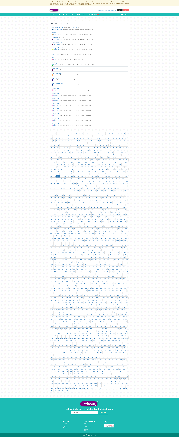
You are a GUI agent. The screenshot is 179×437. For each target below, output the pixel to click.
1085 (51, 245)
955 (112, 228)
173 (101, 147)
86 (54, 140)
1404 (102, 281)
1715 (124, 316)
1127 (55, 250)
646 (65, 197)
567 (104, 188)
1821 (55, 331)
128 (109, 143)
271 (119, 157)
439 (65, 176)
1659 (63, 312)
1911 (94, 340)
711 (61, 204)
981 (123, 231)
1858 (121, 333)
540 (91, 185)
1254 (67, 264)
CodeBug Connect (93, 14)
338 (113, 164)
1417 (73, 283)
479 (123, 178)
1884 (67, 338)
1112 (77, 247)
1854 (106, 333)
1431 (127, 283)
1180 (95, 254)
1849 (87, 333)
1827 (79, 331)
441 (72, 176)
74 (97, 138)
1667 (95, 312)
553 (57, 188)
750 (111, 207)
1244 (105, 262)
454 (116, 176)
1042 (118, 238)
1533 (51, 297)
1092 (79, 245)
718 (84, 204)
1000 (110, 233)
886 (110, 221)
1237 (78, 262)
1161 (103, 252)
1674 (122, 312)
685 (125, 200)
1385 (105, 278)
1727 (89, 319)
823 (124, 214)
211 (72, 152)
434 (125, 173)
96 (82, 140)
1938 (120, 343)
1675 (126, 312)
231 (61, 154)
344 (55, 166)
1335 (67, 273)
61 (59, 138)
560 (81, 188)
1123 (117, 247)
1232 (59, 262)
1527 (107, 295)
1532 (126, 295)
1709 (102, 316)
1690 (107, 314)
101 (98, 140)
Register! (126, 10)
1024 (125, 235)
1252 (59, 264)
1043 (122, 238)
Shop (84, 14)
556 (67, 188)
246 (113, 154)
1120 (106, 247)
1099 (107, 245)
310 (96, 162)
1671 (111, 312)
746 (98, 207)
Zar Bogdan (55, 63)
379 (95, 169)
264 (95, 157)
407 (113, 171)
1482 (89, 290)
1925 (71, 343)
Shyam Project (69, 37)
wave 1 (54, 53)
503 (127, 181)
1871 (95, 335)
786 (75, 212)
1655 (125, 309)
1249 (124, 262)
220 (102, 152)
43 (88, 135)
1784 (67, 326)
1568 (104, 300)
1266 (113, 264)
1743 (70, 321)
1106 (55, 247)
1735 (119, 319)
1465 (101, 288)
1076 (94, 243)
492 (89, 181)
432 (118, 173)
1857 (117, 333)
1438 (74, 285)
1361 (89, 276)
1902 (59, 340)
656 (100, 197)
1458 (74, 288)
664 (51, 200)
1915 (109, 340)
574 (51, 190)
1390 (124, 278)
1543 (89, 297)
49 (105, 135)
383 (109, 169)
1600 (67, 304)
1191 (59, 257)
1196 (77, 257)
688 (59, 202)
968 (79, 231)
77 (105, 138)
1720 (62, 319)
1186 (118, 254)
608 (90, 193)
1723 (74, 319)
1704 (83, 316)
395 (72, 171)
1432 (51, 285)
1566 (97, 300)
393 (65, 171)
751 (114, 207)
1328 (119, 271)
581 (74, 190)
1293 (63, 269)
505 (55, 183)
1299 (86, 269)
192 (84, 150)
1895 (111, 338)
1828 (83, 331)
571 (118, 188)
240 (92, 154)
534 (71, 185)
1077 (98, 243)
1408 (117, 281)
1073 (83, 243)
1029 (67, 238)
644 (58, 197)
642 (51, 197)
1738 (51, 321)
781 (58, 212)
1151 (66, 252)
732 (51, 207)
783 (65, 212)
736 (65, 207)
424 (91, 173)
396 (75, 171)
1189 (51, 257)
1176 (81, 254)
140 (71, 145)
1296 (74, 269)
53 (116, 135)
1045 (51, 240)
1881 (56, 338)
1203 (104, 257)
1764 (71, 323)
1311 (55, 271)
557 (71, 188)
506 (58, 183)
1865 (71, 335)
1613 (118, 304)
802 (51, 214)
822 (120, 214)
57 (127, 135)
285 (89, 159)
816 (100, 214)
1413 (59, 283)
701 (104, 202)
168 (84, 147)
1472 (51, 290)
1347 (113, 273)
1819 (125, 328)
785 (71, 212)
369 (62, 169)
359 (105, 166)
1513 (55, 295)
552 (54, 188)
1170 (59, 254)
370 (65, 169)
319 (126, 162)
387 (123, 169)
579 (67, 190)
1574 (127, 300)
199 (107, 150)
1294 (67, 269)
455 (119, 176)
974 (99, 231)
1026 (55, 238)
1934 (105, 343)
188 (71, 150)
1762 (63, 323)
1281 (93, 266)
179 (120, 147)
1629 (102, 307)
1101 (114, 245)
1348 (117, 273)
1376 (70, 278)
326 (72, 164)
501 (120, 181)
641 (124, 195)
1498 (74, 293)
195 (94, 150)
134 (51, 145)
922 (78, 226)
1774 (108, 323)
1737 (126, 319)
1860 (51, 335)
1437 (71, 285)
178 (117, 147)
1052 (79, 240)
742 (84, 207)
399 (85, 171)
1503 (94, 293)
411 (127, 171)
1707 (94, 316)
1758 (126, 321)
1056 (94, 240)
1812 (99, 328)
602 (68, 193)
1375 (66, 278)
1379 (81, 278)
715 (74, 204)
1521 (84, 295)
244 (106, 154)
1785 (71, 326)
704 (114, 202)
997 (99, 233)
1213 (66, 259)
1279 (85, 266)
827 (58, 216)
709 (55, 204)
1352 (55, 276)
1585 (89, 302)
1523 (92, 295)
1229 (127, 259)
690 (66, 202)
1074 (87, 243)
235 (75, 154)
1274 (66, 266)
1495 (63, 293)
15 (87, 133)
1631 (110, 307)
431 (115, 173)
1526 (103, 295)
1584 (85, 302)
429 (108, 173)
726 (110, 204)
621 (55, 195)
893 (58, 223)
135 (54, 145)
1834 (106, 331)
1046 (55, 240)
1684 (83, 314)
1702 (75, 316)
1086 (55, 245)
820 (113, 214)
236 (79, 154)
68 (80, 138)
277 (61, 159)
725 (107, 204)
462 (65, 178)
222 (108, 152)
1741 (63, 321)
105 (111, 140)
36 (68, 135)
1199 (89, 257)
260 (81, 157)
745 (94, 207)
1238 (82, 262)
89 (62, 140)
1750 (96, 321)
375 (82, 169)
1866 (75, 335)
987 (65, 233)
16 (90, 133)
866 (117, 219)
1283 (101, 266)
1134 (81, 250)
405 (106, 171)
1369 (120, 276)
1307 (117, 269)
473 (103, 178)
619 (127, 193)
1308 (121, 269)
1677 (55, 314)
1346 (109, 273)
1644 (83, 309)
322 (58, 164)
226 (122, 152)
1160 (99, 252)
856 (82, 219)
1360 (85, 276)
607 (86, 193)
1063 (121, 240)
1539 (74, 297)
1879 (126, 335)
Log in (120, 10)
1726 (85, 319)
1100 (110, 245)
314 (109, 162)
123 (92, 143)
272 (123, 157)
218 (95, 152)
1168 (51, 254)
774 (111, 209)
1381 (89, 278)
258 (74, 157)
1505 (101, 293)
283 (82, 159)
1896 (115, 338)
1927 (78, 343)
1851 (94, 333)
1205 (112, 257)
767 (88, 209)
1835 (110, 331)
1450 (121, 285)
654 (93, 197)
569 (111, 188)
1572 (119, 300)
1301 (94, 269)
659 (110, 197)
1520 (81, 295)
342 (126, 164)
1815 (110, 328)
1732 (108, 319)
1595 (127, 302)
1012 (79, 235)
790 (89, 212)
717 (80, 204)
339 (116, 164)
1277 (78, 266)
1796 (112, 326)
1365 (105, 276)
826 (55, 216)
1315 (70, 271)
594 (118, 190)
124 (95, 143)
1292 (59, 269)
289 (103, 159)
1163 (110, 252)
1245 (109, 262)
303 (72, 162)
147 (94, 145)
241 (96, 154)
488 (76, 181)
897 (72, 223)
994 (89, 233)
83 (122, 138)
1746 (81, 321)
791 (92, 212)
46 (96, 135)
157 (126, 145)
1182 (103, 254)
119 (79, 143)
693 (76, 202)
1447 (109, 285)
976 (106, 231)
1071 (75, 243)
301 (65, 162)
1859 (125, 333)
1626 (90, 307)
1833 (102, 331)
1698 (59, 316)
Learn (71, 14)
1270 (51, 266)
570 (115, 188)
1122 (113, 247)
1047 (59, 240)
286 (92, 159)
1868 (83, 335)
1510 (121, 293)
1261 (93, 264)
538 (85, 185)
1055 (90, 240)
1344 (101, 273)
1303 (102, 269)
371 (68, 169)
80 (114, 138)
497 (106, 181)
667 (62, 200)
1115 (88, 247)
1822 (59, 331)
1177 (84, 254)
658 (106, 197)
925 (88, 226)
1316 (74, 271)
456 (122, 176)
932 (112, 226)
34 (62, 135)
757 (54, 209)
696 (86, 202)
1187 (122, 254)
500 (117, 181)
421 (81, 173)
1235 (71, 262)
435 (51, 176)
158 (51, 147)
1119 (102, 247)
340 (120, 164)
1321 (92, 271)
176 (110, 147)
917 (61, 226)
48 (102, 135)
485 (65, 181)
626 (72, 195)
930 (105, 226)
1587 (97, 302)
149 (100, 145)
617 (120, 193)
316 (116, 162)
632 (93, 195)
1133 (77, 250)
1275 (70, 266)
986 (62, 233)
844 (118, 216)
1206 (116, 257)
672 (79, 200)
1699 (63, 316)
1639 (63, 309)
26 (118, 133)
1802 (59, 328)
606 (83, 193)
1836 (114, 331)
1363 (97, 276)
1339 (82, 273)
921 (74, 226)
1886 (75, 338)
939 (58, 228)
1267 (117, 264)
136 (58, 145)
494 (96, 181)
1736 (123, 319)
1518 (73, 295)
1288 (120, 266)
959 (126, 228)
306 (82, 162)
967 (76, 231)
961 (55, 231)
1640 (67, 309)
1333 (59, 273)
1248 (120, 262)
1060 (109, 240)
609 (93, 193)
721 (93, 204)
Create (58, 14)
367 (55, 169)
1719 (59, 319)
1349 (120, 273)
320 (51, 164)
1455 (63, 288)
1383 (97, 278)
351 (78, 166)
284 (85, 159)
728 (117, 204)
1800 (51, 328)
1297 (78, 269)
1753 (107, 321)
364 (123, 166)
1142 (111, 250)
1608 (98, 304)
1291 (55, 269)
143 (81, 145)
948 (89, 228)
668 (66, 200)
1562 (81, 300)
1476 (66, 290)
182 (51, 150)
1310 (51, 271)
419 (74, 173)
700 (100, 202)
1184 (110, 254)
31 (53, 135)
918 (64, 226)
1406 (109, 281)
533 (68, 185)
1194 (70, 257)
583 (81, 190)
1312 (59, 271)
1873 (103, 335)
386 (120, 169)
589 (102, 190)
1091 (75, 245)
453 (112, 176)
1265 (109, 264)
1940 (51, 345)
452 (109, 176)
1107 (59, 247)
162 (64, 147)
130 (115, 143)
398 (82, 171)
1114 (84, 247)
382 (106, 169)
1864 (67, 335)
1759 (51, 323)
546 (111, 185)
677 (96, 200)
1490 (121, 290)
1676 (51, 314)
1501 (86, 293)
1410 (125, 281)
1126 (51, 250)
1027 (59, 238)
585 (88, 190)
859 (92, 219)
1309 (125, 269)
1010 (71, 235)
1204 (108, 257)
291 (109, 159)
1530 (118, 295)
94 (77, 140)
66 (74, 138)
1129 (63, 250)
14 (84, 133)
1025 (51, 238)
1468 (113, 288)
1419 (81, 283)
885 (107, 221)
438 (61, 176)
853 (72, 219)
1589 (105, 302)
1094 (87, 245)
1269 (124, 264)
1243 (101, 262)
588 (98, 190)
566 (101, 188)
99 (91, 140)
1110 (70, 247)
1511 (124, 293)
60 (56, 138)
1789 (86, 326)
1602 (75, 304)
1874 (107, 335)
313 (106, 162)
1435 (63, 285)
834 (83, 216)
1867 (79, 335)
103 (104, 140)
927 (95, 226)
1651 (110, 309)
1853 (102, 333)
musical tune (55, 32)
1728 (92, 319)
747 (101, 207)
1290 (51, 269)
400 (89, 171)
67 (77, 138)
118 (76, 143)
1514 (59, 295)
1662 (75, 312)
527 (127, 183)
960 (51, 231)
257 (71, 157)
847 (51, 219)
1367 (113, 276)
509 (68, 183)
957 (119, 228)
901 (86, 223)
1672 (114, 312)
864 (110, 219)
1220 (92, 259)
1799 (124, 326)
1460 (82, 288)
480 (126, 178)
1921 (55, 343)
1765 (74, 323)
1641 (71, 309)
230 (58, 154)
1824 (67, 331)
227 (125, 152)
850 (62, 219)
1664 (83, 312)
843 (114, 216)
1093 (83, 245)
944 (75, 228)
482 (55, 181)
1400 (86, 281)
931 (108, 226)
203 (121, 150)
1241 (94, 262)
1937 (117, 343)
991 (79, 233)
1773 (105, 323)
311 (99, 162)
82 (119, 138)
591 (108, 190)
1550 (116, 297)
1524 (96, 295)
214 (82, 152)
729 (120, 204)
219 (98, 152)
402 (96, 171)
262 (88, 157)
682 (114, 200)
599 (58, 193)
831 (72, 216)
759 (61, 209)
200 (111, 150)
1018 (101, 235)
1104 (126, 245)
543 (101, 185)
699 (97, 202)
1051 (75, 240)
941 (65, 228)
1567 (101, 300)
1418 (77, 283)
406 (110, 171)
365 (126, 166)
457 (126, 176)
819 (110, 214)
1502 (90, 293)
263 (92, 157)
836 (90, 216)
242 (99, 154)
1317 (77, 271)
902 (89, 223)
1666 (91, 312)
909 (114, 223)
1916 (113, 340)
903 (93, 223)
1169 (55, 254)
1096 (95, 245)
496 (103, 181)
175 (107, 147)
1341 (90, 273)
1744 (74, 321)
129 (112, 143)
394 (68, 171)
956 (116, 228)
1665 (87, 312)
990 (76, 233)
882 (96, 221)
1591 (112, 302)
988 (69, 233)
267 (106, 157)
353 (85, 166)
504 (51, 183)
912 (124, 223)
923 (81, 226)
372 (72, 169)
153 (113, 145)
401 (92, 171)
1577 (59, 302)
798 (115, 212)
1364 (101, 276)
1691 (111, 314)
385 (116, 169)
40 (79, 135)
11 (76, 133)
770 (98, 209)
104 (108, 140)
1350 (124, 273)
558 (74, 188)
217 (91, 152)
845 (121, 216)
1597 (55, 304)
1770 (94, 323)
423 (88, 173)
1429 (119, 283)
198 (104, 150)
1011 (75, 235)
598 (54, 193)
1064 (125, 240)
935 (122, 226)
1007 (59, 235)
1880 (51, 338)
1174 (73, 254)
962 (58, 231)
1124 (121, 247)
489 (79, 181)
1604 (83, 304)
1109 (67, 247)
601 (65, 193)
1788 (82, 326)
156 (123, 145)
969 (83, 231)
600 (61, 193)
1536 (63, 297)
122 (89, 143)
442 (75, 176)
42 (85, 135)
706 (121, 202)
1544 (93, 297)
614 (110, 193)
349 (72, 166)
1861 (56, 335)
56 (124, 135)
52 (113, 135)
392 (61, 171)
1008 (63, 235)
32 (56, 135)
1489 (117, 290)
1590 (108, 302)
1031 (75, 238)
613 (107, 193)
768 (92, 209)
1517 (69, 295)
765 (81, 209)
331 (89, 164)
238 (85, 154)
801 (126, 212)
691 (69, 202)
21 (104, 133)
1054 (86, 240)
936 (126, 226)
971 (89, 231)
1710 (106, 316)
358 (102, 166)
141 (74, 145)
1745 (77, 321)
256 (68, 157)
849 (58, 219)
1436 (67, 285)
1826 (75, 331)
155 (119, 145)
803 (55, 214)
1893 (103, 338)
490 (83, 181)
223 (112, 152)
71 (88, 138)
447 (92, 176)
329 (82, 164)
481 (51, 181)
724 (103, 204)
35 (65, 135)
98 (88, 140)
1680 (67, 314)
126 (102, 143)
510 (72, 183)
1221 (96, 259)
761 (68, 209)
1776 (116, 323)
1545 (97, 297)
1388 (116, 278)
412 (51, 173)
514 (84, 183)
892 (55, 223)
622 (58, 195)
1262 (97, 264)
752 (117, 207)
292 (113, 159)
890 (125, 221)
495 (99, 181)
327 (75, 164)
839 (100, 216)
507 (61, 183)
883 (100, 221)
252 (54, 157)
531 (61, 185)
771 (102, 209)
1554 (51, 300)
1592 (116, 302)
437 (58, 176)
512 (78, 183)
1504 (98, 293)
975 (103, 231)
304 (75, 162)
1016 (94, 235)
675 (89, 200)
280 (71, 159)
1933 (101, 343)
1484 (97, 290)
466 (79, 178)
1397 (74, 281)
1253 (63, 264)
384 (113, 169)
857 (85, 219)
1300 (90, 269)
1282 (97, 266)
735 (61, 207)
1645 (87, 309)
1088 (63, 245)
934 (119, 226)
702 (107, 202)
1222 (100, 259)
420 (78, 173)
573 (124, 188)
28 (124, 133)
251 (51, 157)
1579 (66, 302)
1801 (56, 328)
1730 (100, 319)
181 (126, 147)
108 (121, 140)
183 (54, 150)
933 (115, 226)
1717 (51, 319)
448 (96, 176)
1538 (70, 297)
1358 (78, 276)
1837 (118, 331)
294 (120, 159)
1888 (83, 338)
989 (72, 233)
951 (99, 228)
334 (99, 164)
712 (64, 204)
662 (121, 197)
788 (82, 212)
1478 (74, 290)
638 (114, 195)
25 (115, 133)
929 (102, 226)
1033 (83, 238)
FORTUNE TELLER (58, 27)
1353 (59, 276)
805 (62, 214)
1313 (62, 271)
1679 (63, 314)
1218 (85, 259)
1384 (101, 278)
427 (101, 173)
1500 (82, 293)
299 (58, 162)
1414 (62, 283)
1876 (114, 335)
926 (91, 226)
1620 (67, 307)
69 (83, 138)
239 (89, 154)
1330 (127, 271)
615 (113, 193)
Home (52, 14)
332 (92, 164)
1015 (90, 235)
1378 (78, 278)
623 (62, 195)
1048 (63, 240)
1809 (87, 328)
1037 (98, 238)
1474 (59, 290)
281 (75, 159)
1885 (71, 338)
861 (99, 219)
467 (82, 178)
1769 (90, 323)
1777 (119, 323)
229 (55, 154)
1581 (74, 302)
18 (95, 133)
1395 (67, 281)
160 (58, 147)
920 (71, 226)
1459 (78, 288)
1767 (82, 323)
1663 (79, 312)
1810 (91, 328)
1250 (51, 264)
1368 (117, 276)
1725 (81, 319)
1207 (120, 257)
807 (69, 214)
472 (99, 178)
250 (126, 154)
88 (59, 140)
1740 (59, 321)
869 (51, 221)
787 (78, 212)
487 (72, 181)
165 (74, 147)
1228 (123, 259)
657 (103, 197)
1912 (98, 340)
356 (95, 166)
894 (62, 223)
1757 (122, 321)
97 (85, 140)
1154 (77, 252)
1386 (109, 278)
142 (77, 145)
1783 (63, 326)
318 (122, 162)
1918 (120, 340)
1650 (106, 309)
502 (123, 181)
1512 (51, 295)
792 (95, 212)
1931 (94, 343)
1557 (62, 300)
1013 (83, 235)
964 (65, 231)
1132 (74, 250)
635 (103, 195)
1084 (126, 243)
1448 (113, 285)
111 (54, 143)
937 (51, 228)
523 (114, 183)
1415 (66, 283)
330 (85, 164)
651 (82, 197)
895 (65, 223)
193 (88, 150)
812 (86, 214)
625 (69, 195)
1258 (82, 264)
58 (51, 138)
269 (113, 157)
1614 (121, 304)
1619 (63, 307)
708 (51, 204)
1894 (107, 338)
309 (93, 162)
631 (90, 195)
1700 (67, 316)
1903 (63, 340)
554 (61, 188)
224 (115, 152)
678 (100, 200)
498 (110, 181)
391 (58, 171)
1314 (66, 271)
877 (79, 221)
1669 (103, 312)
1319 (85, 271)
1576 (55, 302)
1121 (110, 247)
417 (67, 173)
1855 (110, 333)
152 (110, 145)
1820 (51, 331)
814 (93, 214)
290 (106, 159)
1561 (78, 300)
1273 (63, 266)
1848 (83, 333)
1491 (125, 290)
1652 (114, 309)
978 (113, 231)
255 (64, 157)
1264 (105, 264)
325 (68, 164)
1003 (122, 233)
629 (83, 195)
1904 (67, 340)
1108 (63, 247)
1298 (82, 269)
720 (90, 204)
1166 (121, 252)
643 (55, 197)
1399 (82, 281)
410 (124, 171)
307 (86, 162)
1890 (91, 338)
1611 (110, 304)
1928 (82, 343)
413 (54, 173)
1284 (105, 266)
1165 (118, 252)
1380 (85, 278)
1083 (122, 243)
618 (124, 193)
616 (117, 193)
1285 (109, 266)
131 (118, 143)
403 (99, 171)
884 (103, 221)
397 (79, 171)
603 (72, 193)
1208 (123, 257)
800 (122, 212)
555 (64, 188)
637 (110, 195)
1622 (74, 307)
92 (71, 140)
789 (85, 212)
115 (66, 143)
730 (124, 204)
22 (106, 133)
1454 (59, 288)
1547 (104, 297)
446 (89, 176)
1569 (108, 300)
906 (103, 223)
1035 (91, 238)
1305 (109, 269)
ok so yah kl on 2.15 (57, 48)
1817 (118, 328)
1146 (125, 250)
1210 (55, 259)
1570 (112, 300)
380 (99, 169)
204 (125, 150)
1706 (90, 316)
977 (109, 231)
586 (91, 190)
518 (97, 183)
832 (76, 216)
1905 (71, 340)
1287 (116, 266)
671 (76, 200)
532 (65, 185)
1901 (55, 340)
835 (86, 216)
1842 (59, 333)
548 (118, 185)
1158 (92, 252)
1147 (51, 252)
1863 (63, 335)
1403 (98, 281)
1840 (51, 333)
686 (51, 202)
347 (65, 166)
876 (75, 221)
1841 (55, 333)
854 (75, 219)
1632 (114, 307)
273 (126, 157)
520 (104, 183)
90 (65, 140)
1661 (71, 312)
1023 (121, 235)
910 (117, 223)
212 (75, 152)
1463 (93, 288)
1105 (51, 247)
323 (61, 164)
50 (108, 135)
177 (113, 147)
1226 (115, 259)
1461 (86, 288)
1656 (51, 312)
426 (98, 173)
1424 (100, 283)
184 (58, 150)
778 (125, 209)
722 (97, 204)
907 (107, 223)
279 (68, 159)
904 (96, 223)
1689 (103, 314)
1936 (113, 343)
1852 (98, 333)
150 (104, 145)
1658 (59, 312)
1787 (78, 326)
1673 (118, 312)
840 (104, 216)
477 (116, 178)
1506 (105, 293)
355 (92, 166)
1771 (97, 323)
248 (120, 154)
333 (96, 164)
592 (112, 190)
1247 (117, 262)
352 (82, 166)
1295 (71, 269)
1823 (63, 331)
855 (79, 219)
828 (62, 216)
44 (91, 135)
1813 (103, 328)
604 (76, 193)
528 (51, 185)
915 (54, 226)
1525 (99, 295)
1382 (93, 278)
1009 (67, 235)
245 (109, 154)
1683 (79, 314)
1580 (70, 302)
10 (74, 133)
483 (58, 181)
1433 (55, 285)
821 (117, 214)
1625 (86, 307)
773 (108, 209)
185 (61, 150)
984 (55, 233)
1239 (86, 262)
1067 (59, 243)
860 (96, 219)
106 (114, 140)
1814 (106, 328)
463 (68, 178)
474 (106, 178)
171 (94, 147)
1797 (116, 326)
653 (89, 197)
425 (94, 173)
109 (125, 140)
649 (76, 197)
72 (91, 138)
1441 (86, 285)
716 (77, 204)
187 (68, 150)
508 (65, 183)
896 (69, 223)
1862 (59, 335)
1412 (55, 283)
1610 (106, 304)
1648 (98, 309)
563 (91, 188)
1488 (113, 290)
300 (62, 162)
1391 (51, 281)
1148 (55, 252)
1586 (93, 302)
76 (102, 138)
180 (123, 147)
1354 (63, 276)
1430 (123, 283)
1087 (59, 245)
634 (100, 195)
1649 (102, 309)
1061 (114, 240)
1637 (55, 309)
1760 (55, 323)
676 (93, 200)
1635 (125, 307)
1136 (88, 250)
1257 (78, 264)
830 (69, 216)
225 (118, 152)
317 (119, 162)
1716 (127, 316)
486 (69, 181)
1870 (91, 335)
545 (108, 185)
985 (58, 233)
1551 (119, 297)
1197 (81, 257)
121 (86, 143)
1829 (87, 331)
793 (99, 212)
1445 (101, 285)
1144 (118, 250)
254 (61, 157)
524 (117, 183)
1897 (119, 338)
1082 (118, 243)
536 (78, 185)
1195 (74, 257)
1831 (95, 331)
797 (112, 212)
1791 (94, 326)
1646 (91, 309)
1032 (79, 238)
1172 (66, 254)
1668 (99, 312)
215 (85, 152)
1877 (118, 335)
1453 (55, 288)
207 (58, 152)
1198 (85, 257)
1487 (109, 290)
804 (58, 214)
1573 (123, 300)
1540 (78, 297)
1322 (96, 271)
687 (55, 202)
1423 (96, 283)
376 (85, 169)
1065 (51, 243)
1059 (106, 240)
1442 (90, 285)
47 (99, 135)
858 (89, 219)
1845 (71, 333)
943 (72, 228)
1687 (95, 314)
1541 (82, 297)
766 (85, 209)
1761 (59, 323)
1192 (63, 257)
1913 (102, 340)
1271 (55, 266)
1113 (81, 247)
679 (103, 200)
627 (76, 195)
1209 (51, 259)
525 (120, 183)
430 (112, 173)
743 (88, 207)
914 (51, 226)
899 (79, 223)
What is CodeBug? (101, 10)
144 (84, 145)
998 (103, 233)
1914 (105, 340)
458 (51, 178)
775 (115, 209)
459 (55, 178)
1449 (117, 285)
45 (93, 135)
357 (98, 166)
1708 (98, 316)
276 (58, 159)
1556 (59, 300)
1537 (67, 297)
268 (109, 157)
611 (100, 193)
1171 (63, 254)
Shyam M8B (55, 37)
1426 (108, 283)
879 (85, 221)
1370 (124, 276)
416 (64, 173)
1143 (114, 250)
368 (58, 169)
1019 (105, 235)
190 (78, 150)
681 (110, 200)
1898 (122, 338)
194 (91, 150)
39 (76, 135)
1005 (51, 235)
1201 (96, 257)
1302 (98, 269)
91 (68, 140)
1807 (79, 328)
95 (79, 140)
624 (65, 195)
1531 (122, 295)
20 (101, 133)
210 (69, 152)
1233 (63, 262)
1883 (63, 338)
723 (100, 204)
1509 (117, 293)
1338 (78, 273)
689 (62, 202)
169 (88, 147)
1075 (91, 243)
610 (97, 193)
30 (51, 135)
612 (103, 193)
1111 (74, 247)
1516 (66, 295)
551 (51, 188)
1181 (99, 254)
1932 (97, 343)
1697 (55, 316)
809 (76, 214)
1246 (113, 262)
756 (51, 209)
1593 (120, 302)
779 (51, 212)
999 (106, 233)
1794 (105, 326)
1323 (100, 271)
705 (117, 202)
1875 (110, 335)
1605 (87, 304)
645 (62, 197)
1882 (59, 338)
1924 (67, 343)
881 (92, 221)
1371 (51, 278)
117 (73, 143)
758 (58, 209)
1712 (113, 316)
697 (90, 202)
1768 (86, 323)
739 (75, 207)
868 (124, 219)
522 (110, 183)
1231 (55, 262)
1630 (106, 307)
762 (71, 209)
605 (79, 193)
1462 (89, 288)
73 (94, 138)
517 (94, 183)
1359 (82, 276)
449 (99, 176)
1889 (87, 338)
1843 (63, 333)
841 (107, 216)
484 (62, 181)
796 (109, 212)
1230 (51, 262)
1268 (120, 264)
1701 (71, 316)
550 (125, 185)
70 (86, 138)
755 (127, 207)
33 (59, 135)
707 (124, 202)
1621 (71, 307)
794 (102, 212)
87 (56, 140)
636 (107, 195)
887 (114, 221)
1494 (59, 293)
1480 (82, 290)
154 (116, 145)
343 (51, 166)
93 (74, 140)
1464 (97, 288)
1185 (114, 254)
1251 (55, 264)
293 (116, 159)
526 (124, 183)
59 (53, 138)
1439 (78, 285)
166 (78, 147)
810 (80, 214)
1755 (114, 321)
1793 (101, 326)
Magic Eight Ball (56, 73)
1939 (124, 343)
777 (121, 209)
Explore (65, 14)
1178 (88, 254)
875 (72, 221)
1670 (107, 312)
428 (105, 173)
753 (120, 207)
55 (122, 135)
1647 (95, 309)
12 (79, 133)
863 (107, 219)
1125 (124, 247)
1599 (63, 304)
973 (96, 231)
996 (96, 233)
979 (116, 231)
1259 (85, 264)
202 (118, 150)
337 (109, 164)
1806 (75, 328)
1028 (63, 238)
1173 (70, 254)
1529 (114, 295)
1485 (101, 290)
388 (127, 169)
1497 (71, 293)
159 (54, 147)
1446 (105, 285)
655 (96, 197)
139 (67, 145)
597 (51, 193)
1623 (78, 307)
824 (127, 214)
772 (105, 209)
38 (73, 135)
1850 (91, 333)
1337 (74, 273)
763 (75, 209)
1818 (121, 328)
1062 (117, 240)
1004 (126, 233)
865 (114, 219)
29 (127, 133)
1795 (109, 326)
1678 (59, 314)
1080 (110, 243)
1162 (106, 252)
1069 (67, 243)
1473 (55, 290)
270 (116, 157)
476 (113, 178)
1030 (71, 238)
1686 (91, 314)
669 (69, 200)
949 (92, 228)
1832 (98, 331)
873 (65, 221)
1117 (95, 247)
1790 (90, 326)
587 (95, 190)
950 (96, 228)
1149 (59, 252)
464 (72, 178)
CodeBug (54, 10)
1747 (85, 321)
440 (68, 176)
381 (102, 169)
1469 (117, 288)
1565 (93, 300)
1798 (120, 326)
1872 (99, 335)
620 (51, 195)
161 (61, 147)
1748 (89, 321)
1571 (116, 300)
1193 (66, 257)
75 (99, 138)
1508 (113, 293)
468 (86, 178)
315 (112, 162)
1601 (71, 304)
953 (106, 228)
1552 (123, 297)
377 (88, 169)
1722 (70, 319)
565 (98, 188)
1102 (118, 245)
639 (118, 195)
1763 (67, 323)
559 (77, 188)
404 (103, 171)
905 (100, 223)
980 (120, 231)
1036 (94, 238)
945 (78, 228)
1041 (114, 238)
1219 (89, 259)
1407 (113, 281)
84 (125, 138)
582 (78, 190)
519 (100, 183)
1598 (59, 304)
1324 (104, 271)
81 (116, 138)
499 (113, 181)
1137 (92, 250)
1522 (88, 295)
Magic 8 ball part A (57, 83)
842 (111, 216)
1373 (59, 278)
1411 (51, 283)
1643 (79, 309)
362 (116, 166)
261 (85, 157)
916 (58, 226)
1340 (86, 273)
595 (122, 190)
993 (86, 233)
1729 (96, 319)
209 (65, 152)
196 (98, 150)
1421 (89, 283)
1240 (90, 262)
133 (125, 143)
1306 (113, 269)
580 (71, 190)
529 (55, 185)
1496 (67, 293)
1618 (59, 307)
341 (123, 164)
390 (55, 171)
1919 (124, 340)
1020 (109, 235)
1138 (96, 250)
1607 (94, 304)
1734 (115, 319)
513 (81, 183)
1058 (102, 240)
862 (103, 219)
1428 (115, 283)
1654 (122, 309)
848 (55, 219)
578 (64, 190)
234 (72, 154)
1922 (59, 343)
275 (54, 159)
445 (85, 176)
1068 (63, 243)
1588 (101, 302)
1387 (113, 278)
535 (75, 185)
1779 (127, 323)
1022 (117, 235)
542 (98, 185)
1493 (55, 293)
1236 (74, 262)
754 (124, 207)
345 (58, 166)
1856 (114, 333)
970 (86, 231)
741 (81, 207)
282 (78, 159)
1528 (111, 295)
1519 (77, 295)
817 (103, 214)
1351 (51, 276)
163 (68, 147)
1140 (103, 250)
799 (119, 212)
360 (109, 166)
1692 (114, 314)
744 (91, 207)
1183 (107, 254)
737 (68, 207)
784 (68, 212)
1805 (71, 328)
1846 (75, 333)
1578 (63, 302)
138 (64, 145)
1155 (81, 252)
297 (51, 162)
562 (87, 188)
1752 (103, 321)
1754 (111, 321)
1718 (55, 319)
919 (67, 226)
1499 (78, 293)
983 (51, 233)
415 (61, 173)
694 (79, 202)
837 (93, 216)
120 (82, 143)
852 (68, 219)
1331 (51, 273)
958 (122, 228)
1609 (102, 304)
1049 (67, 240)
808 (73, 214)
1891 (95, 338)
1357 (74, 276)
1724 (77, 319)
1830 (91, 331)
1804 (67, 328)
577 (61, 190)
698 (93, 202)
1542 (85, 297)
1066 (55, 243)
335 (102, 164)
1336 (71, 273)
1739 (55, 321)
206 (55, 152)
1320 (88, 271)
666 (58, 200)
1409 (121, 281)
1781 (55, 326)
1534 (55, 297)
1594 (123, 302)
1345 (105, 273)
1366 (109, 276)
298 (55, 162)
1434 (59, 285)
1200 (92, 257)
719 (87, 204)
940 (62, 228)
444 (82, 176)
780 (55, 212)
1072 (79, 243)
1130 (66, 250)
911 (120, 223)
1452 (51, 288)
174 (104, 147)
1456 (67, 288)
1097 (99, 245)
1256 (74, 264)
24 (112, 133)
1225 (112, 259)
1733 (111, 319)
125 (99, 143)
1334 (63, 273)
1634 (121, 307)
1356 (70, 276)
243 (102, 154)
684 (121, 200)
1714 (120, 316)
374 (78, 169)
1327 (115, 271)
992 (82, 233)
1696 (51, 316)
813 (90, 214)
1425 (104, 283)
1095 (91, 245)
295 (123, 159)
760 (64, 209)
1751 (100, 321)
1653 (118, 309)
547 (115, 185)
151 (107, 145)
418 (71, 173)
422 (84, 173)
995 (93, 233)
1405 (105, 281)
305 (79, 162)
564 (94, 188)
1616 (51, 307)
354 (88, 166)
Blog (78, 14)
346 (61, 166)
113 (60, 143)
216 (88, 152)
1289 (124, 266)
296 (127, 159)
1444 (98, 285)
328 (79, 164)
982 (126, 231)
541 (95, 185)
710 (58, 204)
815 (96, 214)
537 (81, 185)
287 (96, 159)
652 (86, 197)
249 (123, 154)
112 (57, 143)
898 (76, 223)
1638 (59, 309)
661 (117, 197)
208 (62, 152)
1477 (70, 290)
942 (68, 228)
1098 (103, 245)
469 (89, 178)
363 (119, 166)
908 (110, 223)
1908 (83, 340)
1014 (86, 235)
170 (91, 147)
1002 (118, 233)
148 (97, 145)
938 (55, 228)
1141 (107, 250)
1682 (75, 314)
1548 (108, 297)
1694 (122, 314)
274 (51, 159)
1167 (125, 252)
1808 (83, 328)
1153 (73, 252)
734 (58, 207)
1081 (114, 243)
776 (118, 209)
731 (127, 204)
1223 (104, 259)
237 (82, 154)
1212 (63, 259)
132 (122, 143)
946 (82, 228)
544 (105, 185)
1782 (59, 326)
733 (54, 207)
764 (78, 209)
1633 (117, 307)
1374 (63, 278)
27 (121, 133)
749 (107, 207)
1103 (122, 245)
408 (117, 171)
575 (54, 190)
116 (70, 143)
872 (62, 221)
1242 (97, 262)
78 (108, 138)
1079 (106, 243)
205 (51, 152)
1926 (74, 343)
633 (97, 195)
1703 (79, 316)
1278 (81, 266)
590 (105, 190)
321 (55, 164)
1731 (104, 319)
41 (82, 135)
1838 (122, 331)
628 (79, 195)
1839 (126, 331)
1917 (116, 340)
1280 (89, 266)
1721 (66, 319)
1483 (93, 290)
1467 (109, 288)
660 (114, 197)
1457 (70, 288)
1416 (70, 283)
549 (122, 185)
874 (68, 221)
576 (58, 190)
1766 (78, 323)
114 (63, 143)
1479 (78, 290)
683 (117, 200)
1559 (70, 300)
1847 (79, 333)
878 (82, 221)
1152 (70, 252)
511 (75, 183)
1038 (102, 238)
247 (116, 154)
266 (102, 157)
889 (121, 221)
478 (119, 178)
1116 (92, 247)
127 (105, 143)
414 (58, 173)
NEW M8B (55, 68)
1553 (127, 297)
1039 (106, 238)
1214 (70, 259)
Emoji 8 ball (55, 88)
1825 (71, 331)
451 (106, 176)
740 (78, 207)
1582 (78, 302)
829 (65, 216)
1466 (105, 288)
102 (101, 140)
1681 (71, 314)
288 (99, 159)
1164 (114, 252)
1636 (51, 309)
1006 (55, 235)
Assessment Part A (57, 42)
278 (64, 159)
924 (85, 226)
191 (81, 150)
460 (58, 178)
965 (69, 231)
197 (101, 150)
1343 (97, 273)
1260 (89, 264)
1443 (94, 285)
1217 (81, 259)
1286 (112, 266)
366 (51, 169)
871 (58, 221)
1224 (108, 259)
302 (68, 162)
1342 (94, 273)
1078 (102, 243)
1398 (78, 281)
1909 (87, 340)
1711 (109, 316)
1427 (112, 283)
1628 (98, 307)
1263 (101, 264)
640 (121, 195)
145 (87, 145)
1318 (81, 271)
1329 (123, 271)
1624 (82, 307)
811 (83, 214)
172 (97, 147)
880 (89, 221)
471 (96, 178)
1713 (116, 316)
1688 (99, 314)
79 (111, 138)
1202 (100, 257)
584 (84, 190)
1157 (88, 252)
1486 (105, 290)
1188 (125, 254)
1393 (59, 281)
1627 (94, 307)
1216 (77, 259)
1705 (86, 316)
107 (118, 140)
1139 (100, 250)
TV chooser (55, 58)
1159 (95, 252)
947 (85, 228)
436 (55, 176)
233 (68, 154)
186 (65, 150)
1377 (74, 278)
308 (89, 162)
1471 (125, 288)
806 (66, 214)
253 (58, 157)
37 (71, 135)
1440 (82, 285)
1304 (105, 269)
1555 (55, 300)
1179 (92, 254)
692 (72, 202)
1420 (85, 283)
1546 (100, 297)
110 (51, 143)
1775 (112, 323)
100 (94, 140)
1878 (122, 335)
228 (51, 154)
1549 (112, 297)
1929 (86, 343)
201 (114, 150)
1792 (97, 326)
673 (83, 200)
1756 (118, 321)
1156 (84, 252)
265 (99, 157)
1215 (74, 259)
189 (75, 150)
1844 (67, 333)
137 (61, 145)
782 (61, 212)
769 (95, 209)
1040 (110, 238)
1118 (99, 247)
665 (55, 200)
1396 (71, 281)
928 (98, 226)
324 (65, 164)
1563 (85, 300)
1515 (62, 295)
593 (115, 190)
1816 (114, 328)
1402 (94, 281)
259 (78, 157)
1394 (63, 281)
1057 (98, 240)
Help (126, 14)
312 (103, 162)
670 (73, 200)
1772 (101, 323)
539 (88, 185)
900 (83, 223)
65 (71, 138)
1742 (66, 321)
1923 (63, 343)
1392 (55, 281)
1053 (83, 240)
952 (102, 228)
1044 (126, 238)
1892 (99, 338)
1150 (63, 252)
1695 (126, 314)
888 (117, 221)
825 (51, 216)
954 (109, 228)
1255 (70, 264)
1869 (87, 335)
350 (75, 166)
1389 (120, 278)
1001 (114, 233)
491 (86, 181)
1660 (67, 312)
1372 (55, 278)
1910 (91, 340)
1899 (126, 338)
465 (75, 178)
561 (84, 188)
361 (112, 166)
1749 (92, 321)
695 (83, 202)
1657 (55, 312)
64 (68, 138)
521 (107, 183)
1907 (79, 340)
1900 (51, 340)
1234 (67, 262)
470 (93, 178)
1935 (109, 343)
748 (104, 207)
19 (98, 133)
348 (68, 166)
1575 (51, 302)
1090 (71, 245)
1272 (59, 266)
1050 (71, 240)
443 (79, 176)
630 (86, 195)
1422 (92, 283)
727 (113, 204)
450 (102, 176)
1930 (90, 343)
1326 (111, 271)
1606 (90, 304)
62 (62, 138)
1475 (63, 290)
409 (120, 171)
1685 (87, 314)
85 (51, 140)
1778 (123, 323)
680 (107, 200)
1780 (51, 326)
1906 (75, 340)
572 (121, 188)
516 (91, 183)
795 (105, 212)
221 (105, 152)
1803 (63, 328)
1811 (95, 328)
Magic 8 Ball (55, 78)
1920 (51, 343)
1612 (114, 304)
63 (65, 138)
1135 (85, 250)
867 (121, 219)
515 (87, 183)
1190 (55, 257)
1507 (109, 293)
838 (97, 216)
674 (86, 200)
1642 (75, 309)
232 (65, 154)
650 (79, 197)
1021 (113, 235)
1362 (93, 276)
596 (125, 190)
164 (71, 147)
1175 (77, 254)
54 (119, 135)
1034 (87, 238)
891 (51, 223)
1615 (125, 304)
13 (82, 133)
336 (106, 164)
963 (62, 231)
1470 (121, 288)
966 (72, 231)
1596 (51, 304)
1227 (119, 259)
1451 (124, 285)
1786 (74, 326)
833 (79, 216)
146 (90, 145)
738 (71, 207)
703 (111, 202)
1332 (55, 273)
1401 (90, 281)
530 (58, 185)
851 (65, 219)
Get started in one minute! (111, 10)
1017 (98, 235)
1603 (79, 304)
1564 (89, 300)
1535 (59, 297)
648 (72, 197)
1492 (51, 293)
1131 (70, 250)
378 (92, 169)
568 (108, 188)
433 (122, 173)
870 (55, 221)
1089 (67, 245)
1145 (122, 250)
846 (125, 216)
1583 (81, 302)
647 (69, 197)
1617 (55, 307)
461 (61, 178)
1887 (79, 338)
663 (124, 197)
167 (81, 147)
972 (93, 231)
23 (109, 133)
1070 (71, 243)
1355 (66, 276)
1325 (108, 271)
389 (51, 171)
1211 (59, 259)
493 (93, 181)
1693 (118, 314)
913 (127, 223)
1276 (74, 266)
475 (109, 178)
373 (75, 169)
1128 (59, 250)
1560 (74, 300)
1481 (86, 290)
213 (78, 152)
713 (67, 204)
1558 (66, 300)
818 (106, 214)
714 (71, 204)
